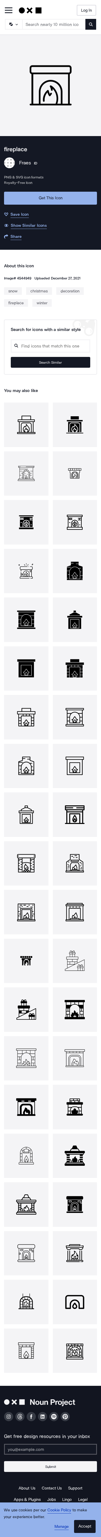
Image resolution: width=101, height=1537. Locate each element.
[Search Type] (13, 24)
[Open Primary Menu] (8, 10)
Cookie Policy (59, 1510)
